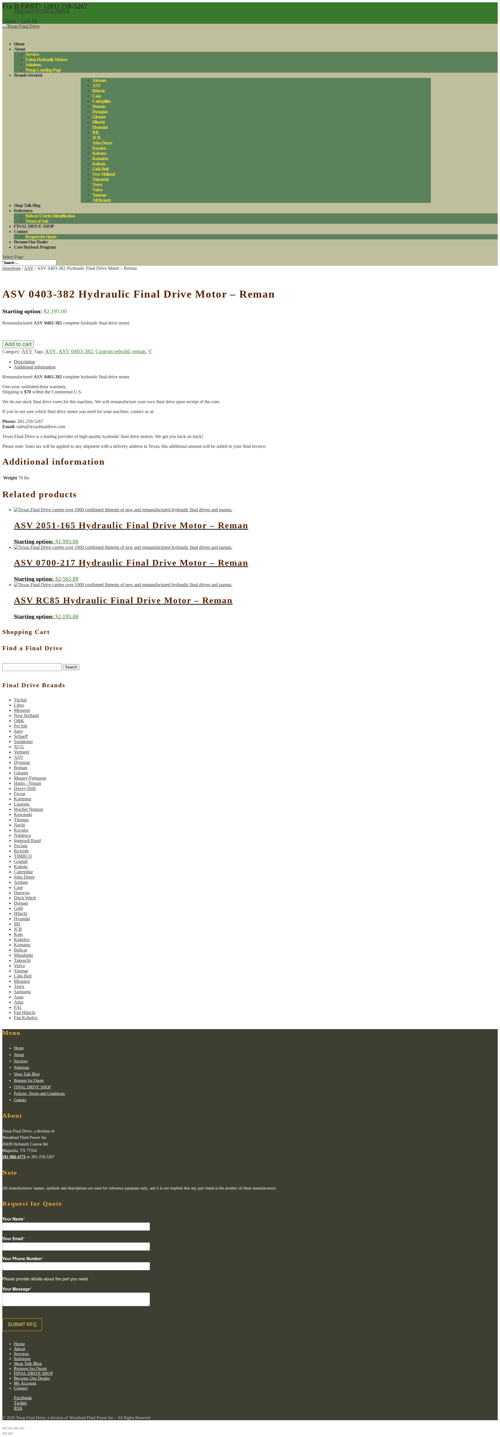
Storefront (11, 268)
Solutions (33, 64)
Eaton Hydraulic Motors (46, 59)
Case (96, 96)
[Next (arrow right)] (10, 1433)
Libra (19, 705)
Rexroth (21, 850)
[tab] (256, 361)
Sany (18, 731)
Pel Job (20, 725)
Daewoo (22, 892)
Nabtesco (22, 835)
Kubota (98, 163)
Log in (29, 21)
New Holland (103, 174)
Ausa (18, 996)
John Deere (102, 142)
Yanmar (99, 195)
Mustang (22, 981)
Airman (99, 80)
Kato (18, 934)
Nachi (19, 824)
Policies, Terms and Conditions (39, 1093)
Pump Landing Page (43, 69)
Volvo (97, 189)
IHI (95, 132)
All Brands (101, 200)
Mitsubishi (23, 955)
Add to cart (18, 344)
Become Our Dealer (32, 1378)
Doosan (98, 106)
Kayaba (99, 148)
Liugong (22, 804)
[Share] (10, 1428)
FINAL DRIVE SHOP (34, 226)
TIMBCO (23, 856)
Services (32, 54)
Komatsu (100, 158)
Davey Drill (25, 788)
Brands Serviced (28, 75)
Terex (97, 184)
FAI (17, 1007)
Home (19, 1048)
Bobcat (98, 90)
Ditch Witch (25, 897)
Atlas (18, 1002)
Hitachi (98, 122)
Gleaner (99, 116)
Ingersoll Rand (27, 840)
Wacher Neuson (28, 809)
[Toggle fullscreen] (16, 1428)
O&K (19, 720)
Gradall (20, 861)
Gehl (18, 908)
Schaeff (21, 736)
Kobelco (99, 153)
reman (139, 351)
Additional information (35, 366)
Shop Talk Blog (27, 1074)
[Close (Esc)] (4, 1428)
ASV (96, 85)
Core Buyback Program (35, 247)
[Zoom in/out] (22, 1428)
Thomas (21, 819)
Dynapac (100, 111)
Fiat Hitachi (24, 1012)
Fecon (19, 793)
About (19, 49)
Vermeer (21, 751)
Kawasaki (23, 814)
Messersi (22, 710)
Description (24, 361)
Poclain (20, 845)
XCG (19, 746)
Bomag (20, 767)
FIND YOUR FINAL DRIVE (42, 11)
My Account (25, 1383)
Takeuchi (100, 179)
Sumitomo (23, 741)
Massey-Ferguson (30, 778)
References (23, 210)
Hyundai (99, 127)
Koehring (22, 798)
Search (71, 667)
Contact (20, 1100)
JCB (96, 137)
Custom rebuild (112, 351)
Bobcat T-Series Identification (50, 215)
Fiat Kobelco (26, 1017)
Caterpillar (101, 101)
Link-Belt (100, 168)
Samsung (22, 991)
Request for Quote (40, 236)
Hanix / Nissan (27, 783)
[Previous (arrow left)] (4, 1433)
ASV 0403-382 (75, 351)
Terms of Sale (36, 221)
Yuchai (20, 699)
